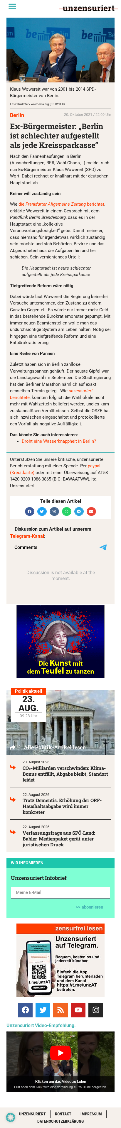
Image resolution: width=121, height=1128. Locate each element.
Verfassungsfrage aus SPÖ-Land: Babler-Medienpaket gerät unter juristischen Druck (59, 839)
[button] (12, 6)
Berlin (17, 115)
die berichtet (61, 204)
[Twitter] (43, 1010)
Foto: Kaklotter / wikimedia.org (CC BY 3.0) (37, 104)
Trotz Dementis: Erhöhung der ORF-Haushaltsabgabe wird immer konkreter (62, 806)
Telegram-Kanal (27, 536)
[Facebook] (25, 1010)
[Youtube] (78, 1010)
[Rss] (60, 1010)
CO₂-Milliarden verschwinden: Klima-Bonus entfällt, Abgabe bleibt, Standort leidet (65, 774)
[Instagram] (95, 1010)
